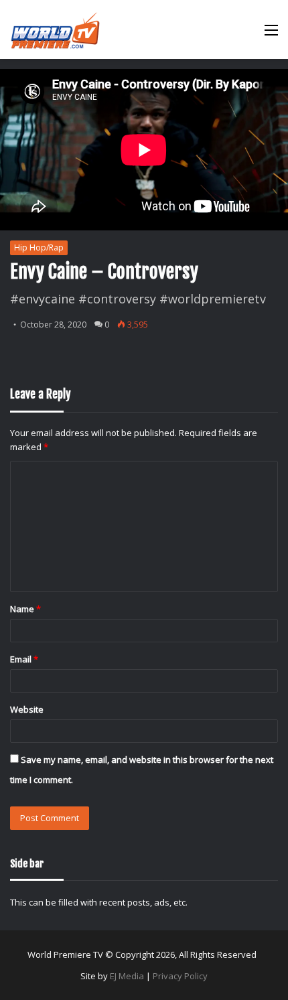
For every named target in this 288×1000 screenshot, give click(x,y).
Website (27, 709)
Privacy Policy (180, 976)
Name (25, 609)
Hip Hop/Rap (39, 247)
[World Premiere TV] (55, 29)
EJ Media (127, 976)
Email (24, 659)
